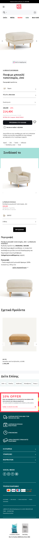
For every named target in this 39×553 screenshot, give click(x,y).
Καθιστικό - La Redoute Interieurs (19, 383)
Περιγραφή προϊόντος (10, 82)
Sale (27, 18)
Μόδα (12, 18)
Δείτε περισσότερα (19, 268)
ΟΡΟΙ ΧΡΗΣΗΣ (13, 499)
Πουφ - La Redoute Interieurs (35, 383)
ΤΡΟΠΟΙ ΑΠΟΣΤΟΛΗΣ (22, 499)
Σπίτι (5, 18)
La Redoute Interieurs (10, 70)
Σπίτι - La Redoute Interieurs (4, 383)
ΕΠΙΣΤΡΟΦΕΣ (5, 499)
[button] (4, 12)
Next (36, 193)
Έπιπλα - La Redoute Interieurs (11, 383)
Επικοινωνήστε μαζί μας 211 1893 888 (19, 1)
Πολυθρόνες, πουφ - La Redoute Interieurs (27, 383)
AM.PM (4, 359)
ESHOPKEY (11, 513)
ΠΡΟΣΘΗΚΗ (19, 229)
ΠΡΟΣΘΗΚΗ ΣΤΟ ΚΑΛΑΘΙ (17, 122)
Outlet (20, 18)
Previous (4, 194)
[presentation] (2, 41)
